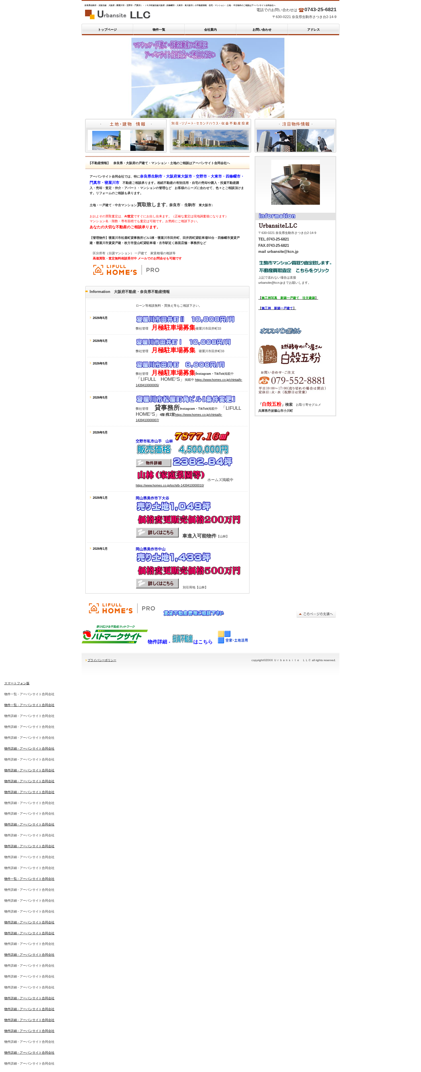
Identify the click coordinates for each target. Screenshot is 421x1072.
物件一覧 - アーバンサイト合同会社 (29, 705)
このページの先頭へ (316, 614)
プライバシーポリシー (102, 660)
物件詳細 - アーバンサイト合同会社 (29, 748)
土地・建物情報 (126, 136)
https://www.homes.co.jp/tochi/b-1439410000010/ (170, 485)
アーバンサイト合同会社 (138, 14)
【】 (288, 297)
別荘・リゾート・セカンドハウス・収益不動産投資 (210, 136)
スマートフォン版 (16, 683)
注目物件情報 (295, 136)
